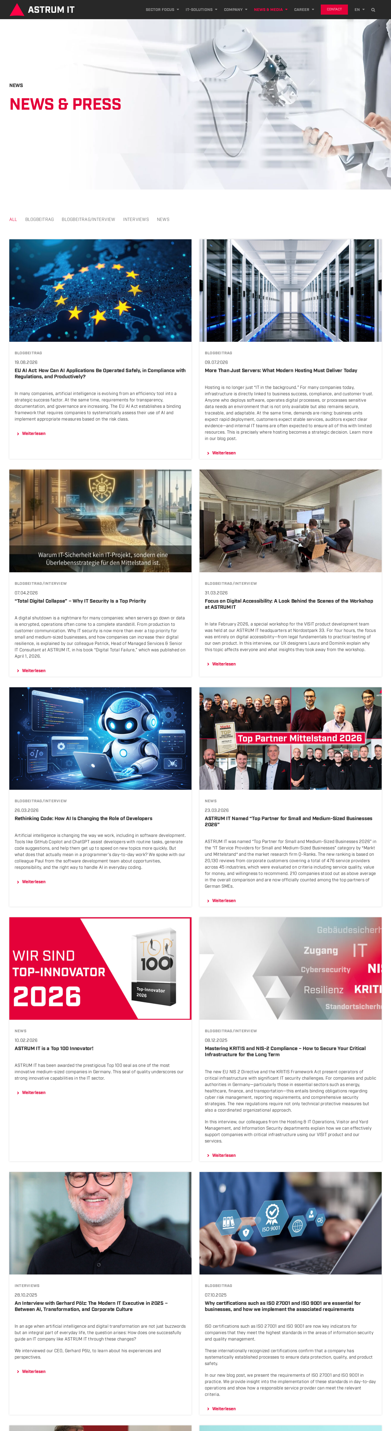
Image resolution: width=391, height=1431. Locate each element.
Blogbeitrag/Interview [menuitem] (88, 220)
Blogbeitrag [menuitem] (39, 220)
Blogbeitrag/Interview (41, 583)
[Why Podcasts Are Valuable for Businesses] (100, 1428)
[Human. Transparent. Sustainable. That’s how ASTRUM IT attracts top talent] (290, 1428)
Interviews (27, 1286)
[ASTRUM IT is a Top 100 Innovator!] (100, 920)
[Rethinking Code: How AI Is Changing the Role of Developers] (100, 690)
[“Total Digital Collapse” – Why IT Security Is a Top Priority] (100, 473)
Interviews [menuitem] (136, 220)
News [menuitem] (163, 220)
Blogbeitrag (28, 353)
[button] (373, 9)
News (211, 801)
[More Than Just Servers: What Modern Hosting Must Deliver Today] (290, 242)
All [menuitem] (13, 220)
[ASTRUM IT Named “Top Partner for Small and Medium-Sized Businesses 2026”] (290, 690)
